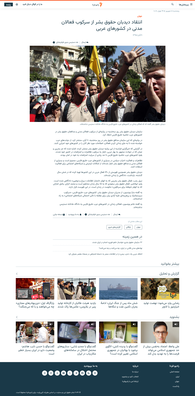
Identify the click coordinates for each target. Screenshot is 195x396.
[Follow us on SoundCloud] (57, 372)
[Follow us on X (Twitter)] (69, 372)
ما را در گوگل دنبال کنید (32, 4)
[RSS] (88, 372)
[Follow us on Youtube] (63, 372)
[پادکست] (17, 5)
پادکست (176, 386)
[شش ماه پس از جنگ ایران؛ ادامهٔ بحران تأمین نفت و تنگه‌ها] (118, 289)
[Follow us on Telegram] (76, 372)
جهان (139, 16)
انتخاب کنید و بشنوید (130, 376)
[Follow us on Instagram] (50, 372)
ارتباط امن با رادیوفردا (130, 381)
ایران (177, 376)
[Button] (84, 42)
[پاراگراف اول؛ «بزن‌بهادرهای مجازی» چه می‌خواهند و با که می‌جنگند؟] (35, 289)
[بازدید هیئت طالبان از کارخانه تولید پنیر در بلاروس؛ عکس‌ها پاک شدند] (76, 289)
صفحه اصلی (174, 371)
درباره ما (135, 371)
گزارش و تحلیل (169, 274)
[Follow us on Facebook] (82, 372)
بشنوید (174, 317)
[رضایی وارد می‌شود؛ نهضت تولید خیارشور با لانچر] (160, 289)
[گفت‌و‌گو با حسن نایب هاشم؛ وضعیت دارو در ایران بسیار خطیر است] (35, 332)
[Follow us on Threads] (44, 372)
